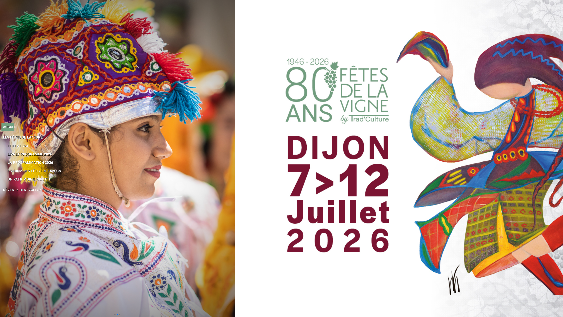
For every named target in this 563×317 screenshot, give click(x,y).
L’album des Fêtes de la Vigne (11, 171)
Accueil (8, 127)
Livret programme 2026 (11, 154)
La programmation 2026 (11, 163)
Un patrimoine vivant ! (11, 179)
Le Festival (11, 146)
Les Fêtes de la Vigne (8, 137)
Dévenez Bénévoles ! (8, 190)
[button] (115, 314)
